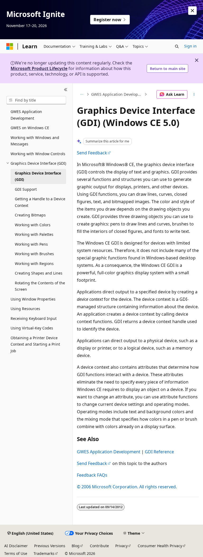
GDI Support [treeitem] (26, 189)
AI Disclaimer (16, 545)
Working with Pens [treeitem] (31, 244)
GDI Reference (159, 452)
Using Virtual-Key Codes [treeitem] (32, 327)
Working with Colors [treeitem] (32, 224)
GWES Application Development (117, 94)
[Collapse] (65, 89)
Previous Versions (49, 545)
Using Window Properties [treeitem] (33, 299)
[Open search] (177, 46)
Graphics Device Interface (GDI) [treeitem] (38, 176)
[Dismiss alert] (192, 10)
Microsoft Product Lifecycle (39, 68)
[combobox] (36, 100)
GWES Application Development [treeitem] (26, 115)
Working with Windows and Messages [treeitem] (35, 141)
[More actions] (194, 94)
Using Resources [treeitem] (25, 308)
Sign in (190, 46)
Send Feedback (92, 153)
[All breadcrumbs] (81, 94)
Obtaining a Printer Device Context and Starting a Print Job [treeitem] (35, 344)
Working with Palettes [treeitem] (34, 234)
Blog (76, 545)
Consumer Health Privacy (160, 545)
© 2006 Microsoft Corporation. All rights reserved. (127, 487)
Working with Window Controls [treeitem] (38, 153)
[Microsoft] (9, 46)
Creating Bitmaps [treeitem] (30, 214)
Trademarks (44, 553)
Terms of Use (15, 553)
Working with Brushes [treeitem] (34, 253)
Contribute (99, 545)
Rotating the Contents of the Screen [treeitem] (40, 286)
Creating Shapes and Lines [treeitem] (38, 273)
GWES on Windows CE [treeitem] (30, 127)
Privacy (121, 545)
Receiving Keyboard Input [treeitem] (34, 318)
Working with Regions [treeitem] (34, 263)
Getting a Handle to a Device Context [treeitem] (40, 202)
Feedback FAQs (92, 475)
